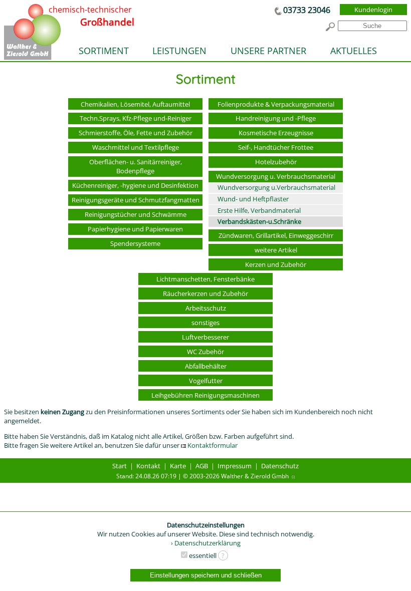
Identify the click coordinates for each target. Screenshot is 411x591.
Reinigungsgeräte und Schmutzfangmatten (135, 199)
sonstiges (205, 322)
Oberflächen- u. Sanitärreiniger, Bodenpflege (135, 166)
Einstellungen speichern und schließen (206, 575)
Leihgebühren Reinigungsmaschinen (205, 395)
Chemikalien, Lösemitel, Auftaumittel (135, 104)
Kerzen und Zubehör (275, 264)
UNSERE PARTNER (268, 51)
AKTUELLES (353, 51)
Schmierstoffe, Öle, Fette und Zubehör (135, 132)
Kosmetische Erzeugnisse (276, 132)
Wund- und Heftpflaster (253, 198)
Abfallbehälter (206, 366)
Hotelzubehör (276, 161)
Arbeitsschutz (205, 308)
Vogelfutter (206, 380)
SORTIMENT (104, 51)
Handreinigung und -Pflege (276, 118)
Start (119, 465)
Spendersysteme (135, 243)
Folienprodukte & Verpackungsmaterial (276, 104)
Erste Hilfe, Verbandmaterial (259, 210)
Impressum (234, 465)
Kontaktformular (212, 445)
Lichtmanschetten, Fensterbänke (205, 278)
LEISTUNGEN (179, 51)
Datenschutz (280, 465)
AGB (202, 465)
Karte (177, 465)
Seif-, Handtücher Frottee (275, 147)
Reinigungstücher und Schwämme (135, 214)
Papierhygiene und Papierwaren (135, 228)
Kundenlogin (373, 9)
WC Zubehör (205, 351)
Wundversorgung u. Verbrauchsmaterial (275, 176)
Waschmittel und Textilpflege (135, 147)
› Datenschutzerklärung (206, 542)
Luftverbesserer (205, 337)
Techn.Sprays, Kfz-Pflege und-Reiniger (135, 118)
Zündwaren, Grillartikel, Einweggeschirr (276, 235)
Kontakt (148, 465)
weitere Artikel (276, 249)
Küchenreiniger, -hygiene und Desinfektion (135, 185)
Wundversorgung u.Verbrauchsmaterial (276, 187)
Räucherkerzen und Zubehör (205, 293)
